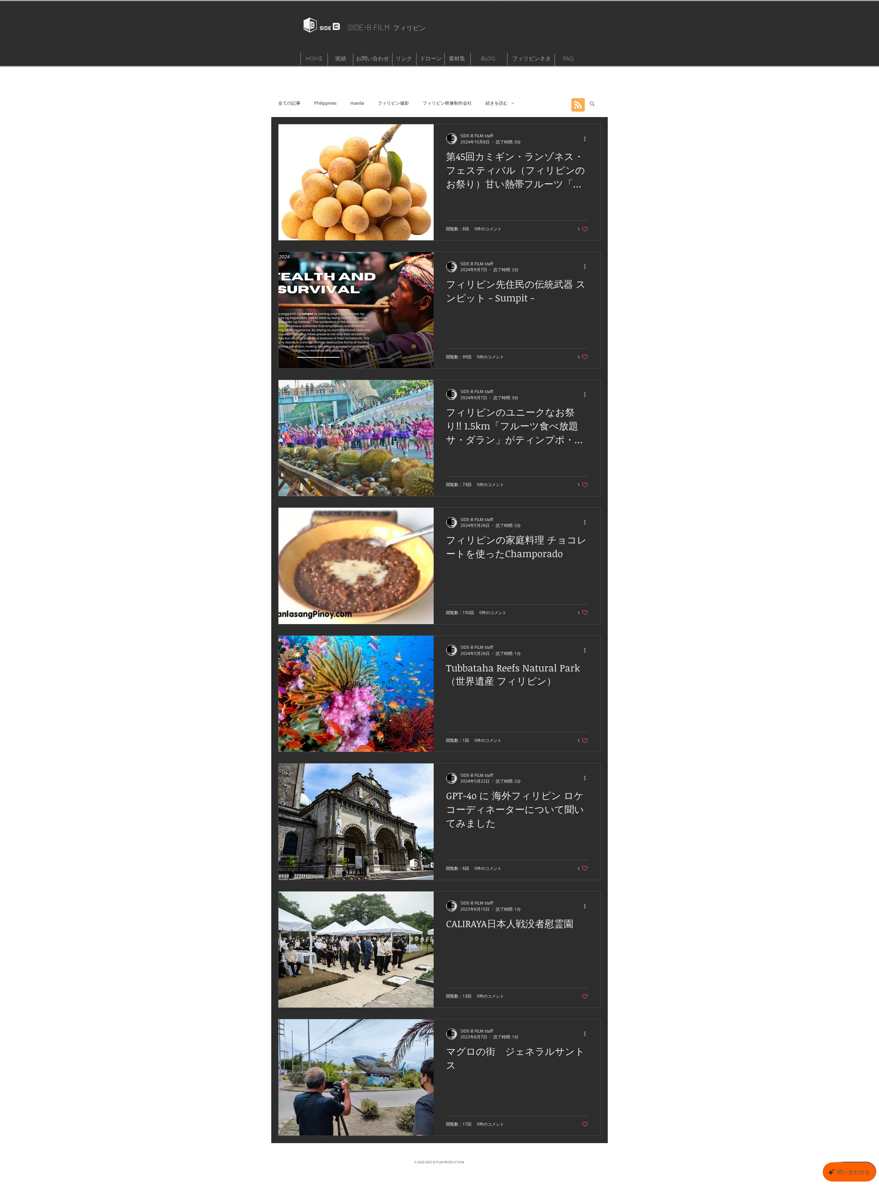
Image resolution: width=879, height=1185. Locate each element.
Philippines (325, 103)
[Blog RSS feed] (578, 105)
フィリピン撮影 (393, 103)
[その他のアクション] (587, 139)
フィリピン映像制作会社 (447, 103)
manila (357, 103)
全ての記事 (289, 103)
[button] (592, 104)
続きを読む (497, 103)
